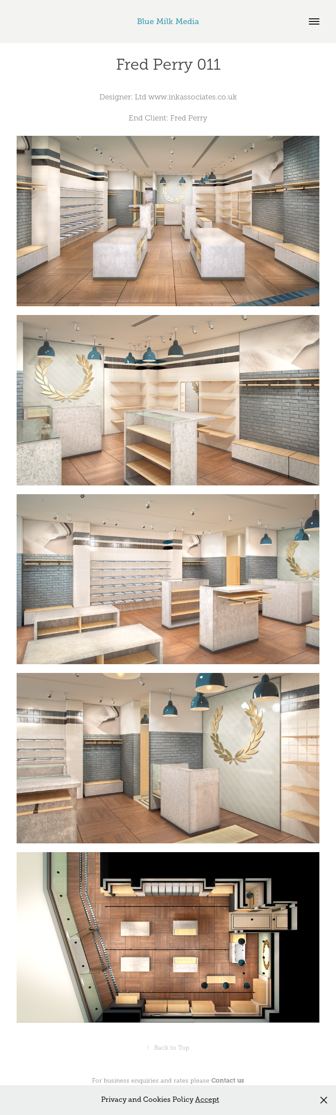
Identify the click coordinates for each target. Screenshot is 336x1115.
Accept (207, 1100)
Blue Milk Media (168, 21)
